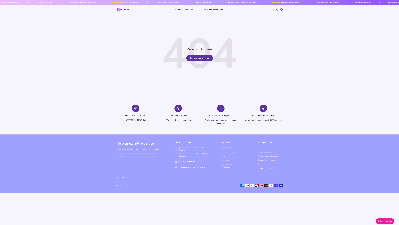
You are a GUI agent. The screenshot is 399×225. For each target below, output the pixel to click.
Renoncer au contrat (265, 168)
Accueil (178, 9)
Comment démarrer (229, 152)
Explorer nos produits (199, 58)
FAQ (223, 156)
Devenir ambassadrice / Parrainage (231, 165)
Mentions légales (264, 152)
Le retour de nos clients (214, 9)
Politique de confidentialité (267, 156)
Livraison (225, 160)
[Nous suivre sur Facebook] (117, 177)
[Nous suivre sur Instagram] (123, 177)
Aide (259, 164)
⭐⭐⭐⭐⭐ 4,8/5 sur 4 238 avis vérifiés (110, 3)
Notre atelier (227, 148)
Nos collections (191, 9)
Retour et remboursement (267, 160)
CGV (259, 148)
